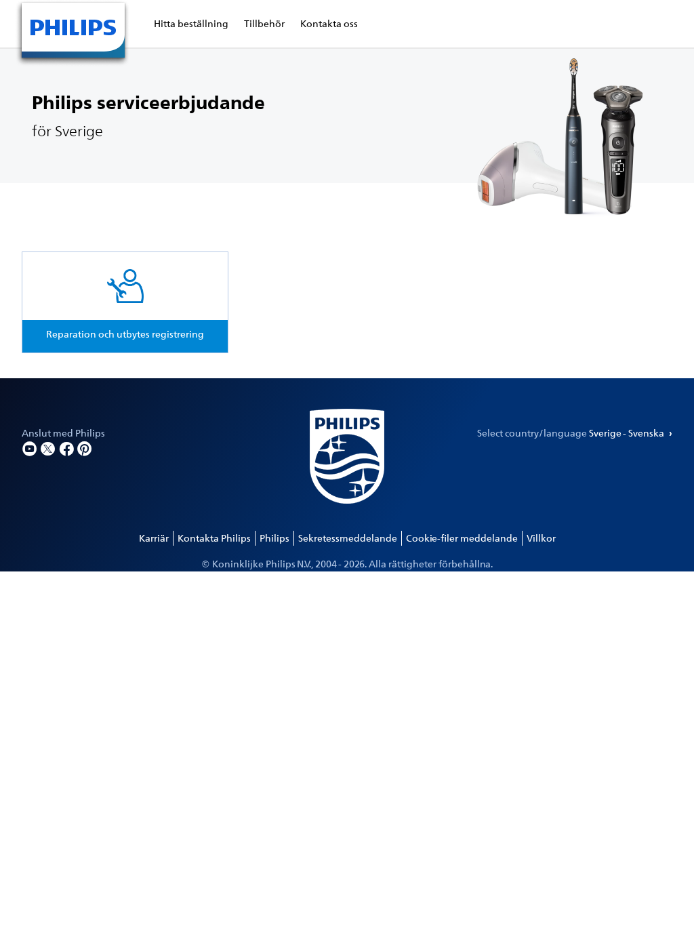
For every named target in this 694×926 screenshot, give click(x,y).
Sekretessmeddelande (347, 537)
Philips (274, 537)
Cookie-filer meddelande (462, 537)
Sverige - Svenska (627, 432)
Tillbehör (264, 23)
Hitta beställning (191, 23)
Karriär (154, 537)
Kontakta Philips (214, 537)
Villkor (541, 537)
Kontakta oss (329, 23)
